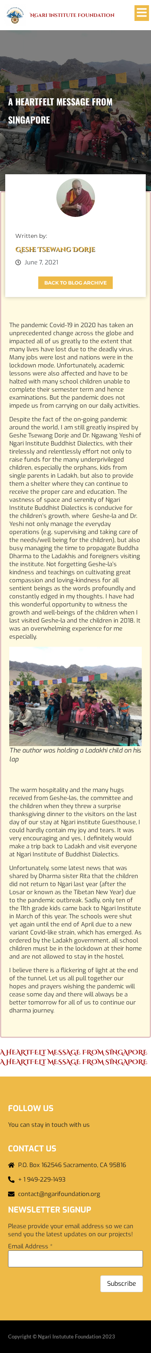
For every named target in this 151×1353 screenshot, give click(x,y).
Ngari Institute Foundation (72, 15)
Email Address (30, 1247)
